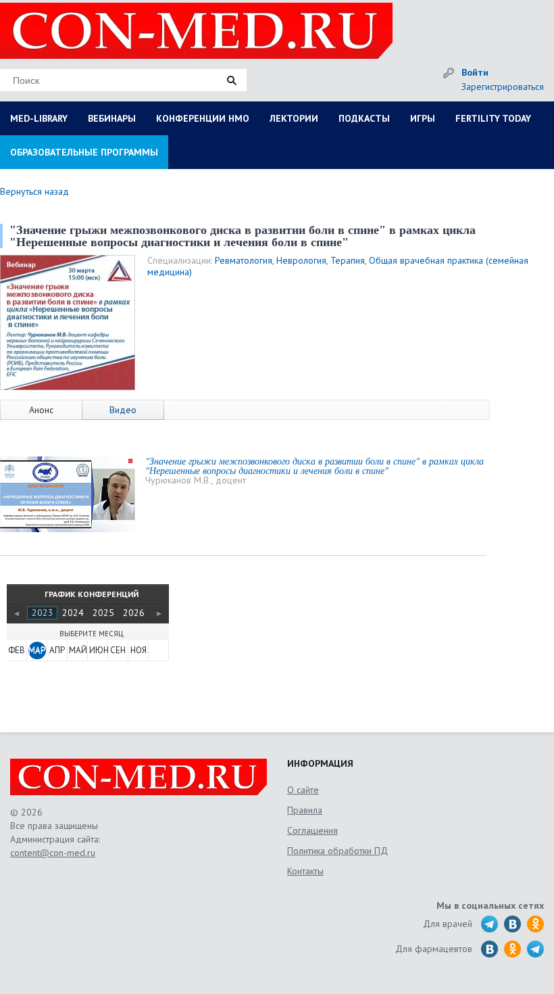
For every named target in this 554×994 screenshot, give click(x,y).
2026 (134, 613)
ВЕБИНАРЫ (112, 118)
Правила (304, 810)
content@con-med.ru (52, 853)
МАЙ (77, 650)
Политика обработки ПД (337, 851)
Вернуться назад (34, 191)
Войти (474, 72)
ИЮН (98, 650)
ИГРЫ (422, 118)
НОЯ (138, 650)
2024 (73, 613)
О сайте (303, 790)
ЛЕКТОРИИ (294, 118)
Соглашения (312, 830)
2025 (103, 613)
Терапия (347, 260)
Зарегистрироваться (502, 86)
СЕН (118, 650)
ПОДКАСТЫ (364, 118)
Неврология (301, 260)
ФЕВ (16, 650)
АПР (57, 650)
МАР (36, 650)
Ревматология (243, 260)
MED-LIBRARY (39, 118)
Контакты (305, 871)
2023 (42, 613)
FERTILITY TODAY (493, 118)
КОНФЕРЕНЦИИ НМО (202, 118)
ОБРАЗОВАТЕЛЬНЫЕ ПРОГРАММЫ (84, 152)
